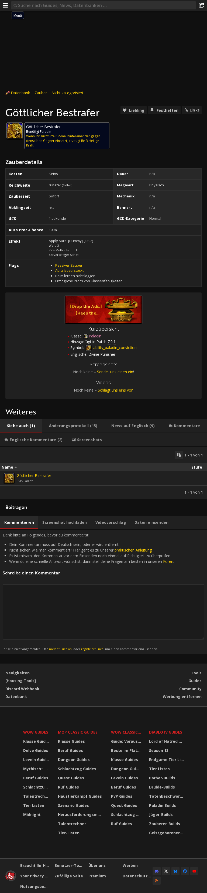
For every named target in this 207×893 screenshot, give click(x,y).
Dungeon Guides (74, 759)
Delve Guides (35, 750)
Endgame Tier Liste (167, 759)
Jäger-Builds (161, 814)
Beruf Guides (35, 777)
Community (190, 688)
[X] (166, 871)
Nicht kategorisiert (67, 92)
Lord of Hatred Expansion (167, 741)
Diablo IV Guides (165, 732)
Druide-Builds (162, 787)
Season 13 (158, 750)
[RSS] (157, 881)
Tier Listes (159, 768)
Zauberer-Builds (164, 823)
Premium (97, 875)
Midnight (32, 814)
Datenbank (20, 92)
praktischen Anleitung (133, 550)
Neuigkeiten (17, 672)
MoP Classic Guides (78, 732)
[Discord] (157, 871)
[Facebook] (185, 871)
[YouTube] (194, 871)
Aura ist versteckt (69, 270)
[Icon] (14, 131)
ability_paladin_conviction (114, 347)
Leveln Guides (36, 759)
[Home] (10, 879)
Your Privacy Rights (35, 875)
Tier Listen (33, 805)
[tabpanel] (103, 473)
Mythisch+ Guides (37, 768)
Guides (195, 680)
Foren (168, 561)
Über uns (97, 865)
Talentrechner (37, 796)
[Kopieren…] (179, 455)
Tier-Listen (69, 832)
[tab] (21, 425)
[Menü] (5, 5)
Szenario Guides (73, 805)
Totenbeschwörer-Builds (167, 796)
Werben (130, 865)
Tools (196, 672)
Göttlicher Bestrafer (34, 475)
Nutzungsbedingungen (35, 886)
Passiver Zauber (68, 265)
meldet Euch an (60, 649)
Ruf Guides (68, 787)
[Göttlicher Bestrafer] (9, 478)
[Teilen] (201, 5)
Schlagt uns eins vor (115, 390)
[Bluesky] (175, 871)
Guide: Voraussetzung (127, 741)
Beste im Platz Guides (127, 750)
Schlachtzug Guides (37, 787)
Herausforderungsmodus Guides (81, 814)
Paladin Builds (162, 805)
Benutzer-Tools (69, 865)
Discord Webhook (22, 688)
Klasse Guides (36, 741)
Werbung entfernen (182, 696)
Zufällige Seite (68, 875)
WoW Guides (35, 732)
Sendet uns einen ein (115, 371)
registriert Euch (92, 649)
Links (194, 110)
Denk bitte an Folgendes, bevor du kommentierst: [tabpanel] (88, 591)
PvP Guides (121, 796)
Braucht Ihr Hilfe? (35, 865)
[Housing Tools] (20, 680)
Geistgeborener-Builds (167, 832)
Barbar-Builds (162, 777)
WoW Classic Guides (127, 732)
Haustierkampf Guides (80, 796)
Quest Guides (71, 777)
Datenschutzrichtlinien (138, 875)
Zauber (40, 92)
